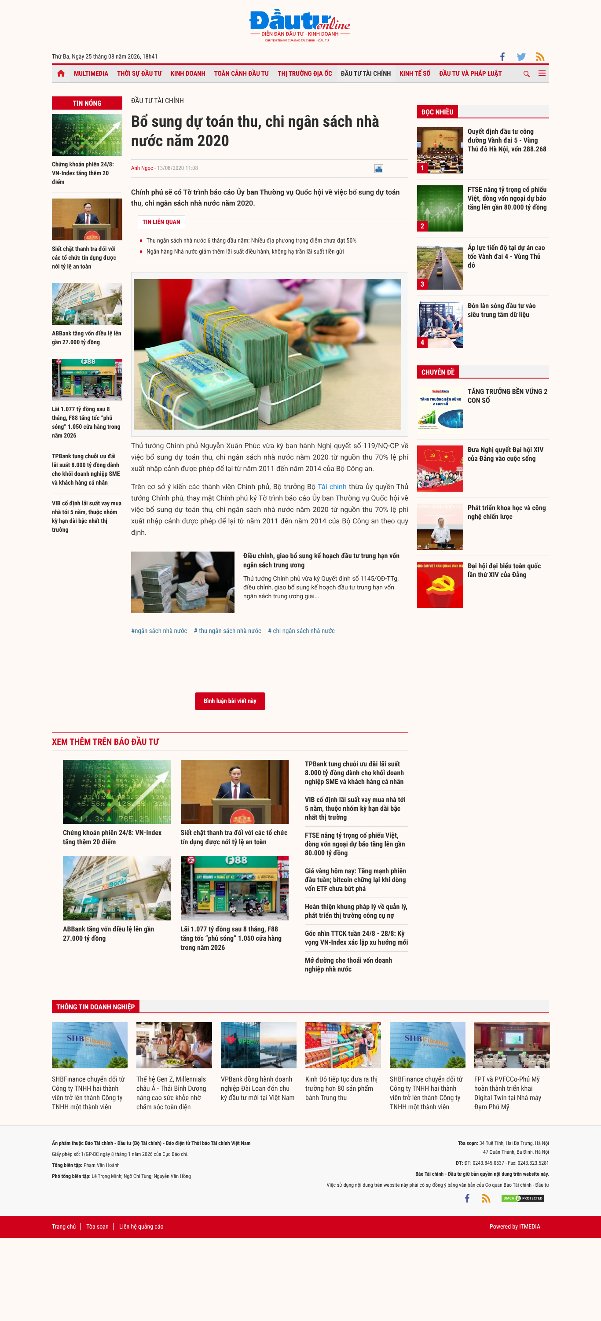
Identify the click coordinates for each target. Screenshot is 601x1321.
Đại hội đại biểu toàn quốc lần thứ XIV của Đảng (504, 570)
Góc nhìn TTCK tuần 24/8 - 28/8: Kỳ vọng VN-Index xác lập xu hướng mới (356, 937)
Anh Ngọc (142, 168)
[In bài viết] (378, 168)
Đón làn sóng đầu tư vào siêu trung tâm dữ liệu (502, 310)
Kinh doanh (188, 73)
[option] (90, 1067)
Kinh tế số (415, 73)
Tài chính (332, 486)
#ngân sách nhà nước (159, 631)
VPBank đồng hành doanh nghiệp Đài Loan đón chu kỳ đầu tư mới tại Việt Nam (258, 1088)
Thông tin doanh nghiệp (95, 1007)
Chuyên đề (437, 372)
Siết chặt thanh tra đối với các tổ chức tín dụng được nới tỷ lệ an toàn (84, 258)
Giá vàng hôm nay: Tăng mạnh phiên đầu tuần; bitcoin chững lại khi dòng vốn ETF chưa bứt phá (355, 880)
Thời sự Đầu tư (139, 73)
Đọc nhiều (437, 112)
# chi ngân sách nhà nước (301, 631)
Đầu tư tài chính (366, 73)
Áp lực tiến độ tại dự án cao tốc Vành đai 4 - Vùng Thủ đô (506, 256)
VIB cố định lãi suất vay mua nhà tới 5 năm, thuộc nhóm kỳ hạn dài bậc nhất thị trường (355, 808)
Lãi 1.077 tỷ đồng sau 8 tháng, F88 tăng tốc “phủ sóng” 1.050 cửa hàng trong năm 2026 (231, 938)
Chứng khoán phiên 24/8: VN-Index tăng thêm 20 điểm (83, 173)
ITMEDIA (529, 1226)
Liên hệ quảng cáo (141, 1226)
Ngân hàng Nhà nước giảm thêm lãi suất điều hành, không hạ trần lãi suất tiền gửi (245, 251)
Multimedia (91, 73)
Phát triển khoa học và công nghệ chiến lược (507, 512)
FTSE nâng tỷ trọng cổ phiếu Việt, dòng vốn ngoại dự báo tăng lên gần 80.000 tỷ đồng (355, 844)
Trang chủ (64, 1226)
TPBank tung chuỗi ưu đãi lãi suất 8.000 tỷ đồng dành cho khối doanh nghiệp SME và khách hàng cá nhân (354, 773)
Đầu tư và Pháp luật (470, 73)
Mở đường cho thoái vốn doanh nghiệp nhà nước (348, 964)
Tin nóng (87, 103)
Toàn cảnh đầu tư (241, 73)
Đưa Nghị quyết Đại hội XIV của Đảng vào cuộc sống (505, 454)
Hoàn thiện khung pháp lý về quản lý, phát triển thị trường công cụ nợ (356, 911)
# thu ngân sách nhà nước (227, 631)
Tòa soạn (97, 1226)
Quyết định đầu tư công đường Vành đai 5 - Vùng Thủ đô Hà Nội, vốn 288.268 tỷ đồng (507, 140)
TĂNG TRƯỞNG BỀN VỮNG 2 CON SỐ (507, 396)
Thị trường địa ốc (305, 73)
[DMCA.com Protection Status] (523, 1198)
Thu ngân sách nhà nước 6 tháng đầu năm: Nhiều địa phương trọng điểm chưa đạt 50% (251, 240)
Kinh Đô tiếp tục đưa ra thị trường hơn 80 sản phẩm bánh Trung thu (341, 1088)
